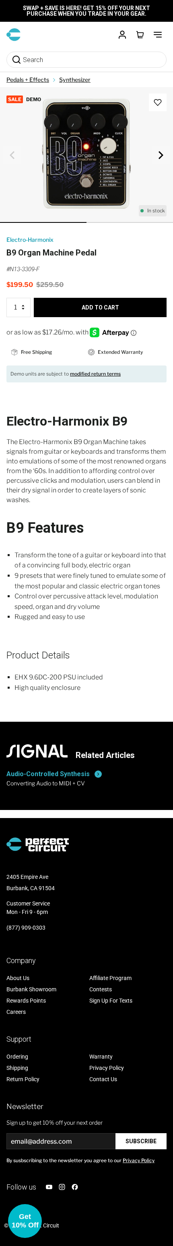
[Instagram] (62, 1187)
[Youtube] (49, 1187)
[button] (25, 1221)
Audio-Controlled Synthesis (48, 774)
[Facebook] (75, 1187)
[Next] (161, 155)
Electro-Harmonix (30, 239)
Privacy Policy (138, 1160)
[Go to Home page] (13, 34)
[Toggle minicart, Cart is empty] (140, 35)
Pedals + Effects (27, 79)
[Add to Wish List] (158, 102)
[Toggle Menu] (158, 35)
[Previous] (12, 155)
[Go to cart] (140, 35)
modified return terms (95, 374)
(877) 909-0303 (25, 927)
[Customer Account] (122, 35)
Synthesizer (75, 79)
